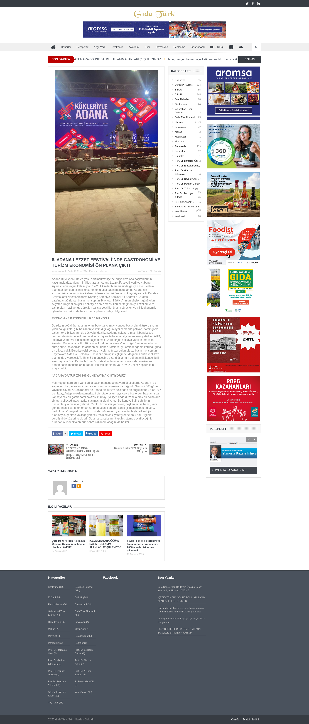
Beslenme (179, 46)
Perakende (117, 46)
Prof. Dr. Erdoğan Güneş (187, 165)
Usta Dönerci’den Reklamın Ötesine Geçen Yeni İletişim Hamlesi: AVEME (68, 544)
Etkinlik (179, 94)
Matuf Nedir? (251, 719)
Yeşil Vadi (99, 46)
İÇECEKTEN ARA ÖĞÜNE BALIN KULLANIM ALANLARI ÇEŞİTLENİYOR (75, 59)
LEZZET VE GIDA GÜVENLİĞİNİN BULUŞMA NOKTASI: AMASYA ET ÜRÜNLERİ (83, 453)
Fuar (147, 46)
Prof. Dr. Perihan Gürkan (187, 183)
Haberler (66, 46)
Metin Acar (180, 136)
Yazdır (144, 271)
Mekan (178, 132)
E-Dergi (218, 46)
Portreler (179, 156)
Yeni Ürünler (181, 211)
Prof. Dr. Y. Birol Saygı (186, 188)
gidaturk (62, 271)
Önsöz (235, 719)
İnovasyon (162, 46)
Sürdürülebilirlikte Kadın (187, 206)
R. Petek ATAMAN (184, 201)
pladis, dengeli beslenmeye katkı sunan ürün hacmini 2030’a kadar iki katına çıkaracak (183, 59)
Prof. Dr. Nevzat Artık (186, 179)
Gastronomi (198, 46)
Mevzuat (179, 141)
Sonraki (138, 444)
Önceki (74, 444)
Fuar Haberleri (182, 99)
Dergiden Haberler (184, 85)
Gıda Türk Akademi (185, 117)
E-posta (157, 271)
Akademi (134, 46)
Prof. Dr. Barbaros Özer (187, 160)
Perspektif (82, 46)
